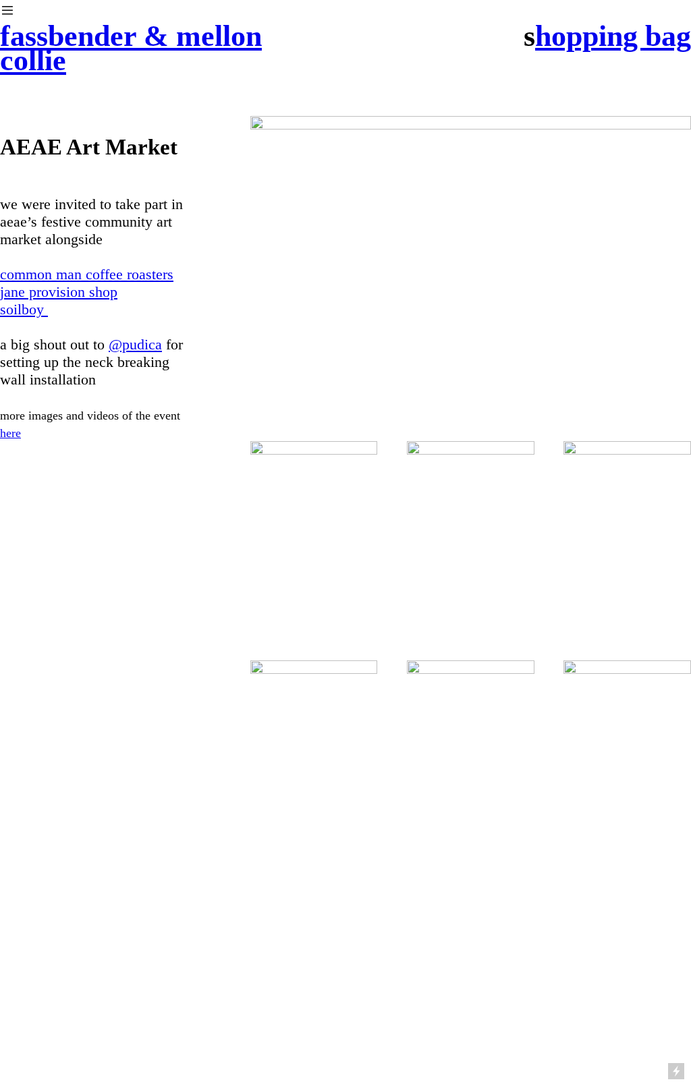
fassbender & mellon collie (131, 48)
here (10, 433)
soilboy (24, 309)
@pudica (135, 344)
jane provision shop (58, 291)
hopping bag (613, 36)
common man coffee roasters (86, 274)
